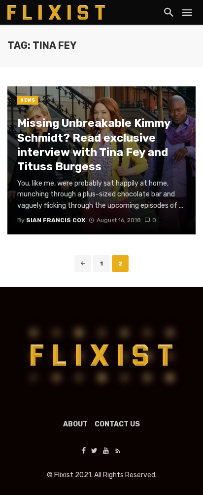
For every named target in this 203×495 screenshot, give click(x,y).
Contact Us (117, 424)
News (27, 100)
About (75, 424)
